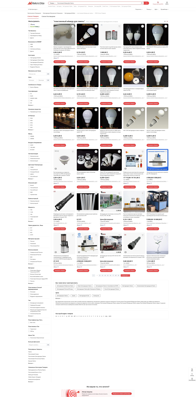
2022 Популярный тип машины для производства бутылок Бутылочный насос (157, 214)
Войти (166, 4)
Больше (58, 298)
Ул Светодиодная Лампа (114, 6)
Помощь (149, 9)
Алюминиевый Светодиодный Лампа (146, 286)
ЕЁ (69, 316)
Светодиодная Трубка (126, 6)
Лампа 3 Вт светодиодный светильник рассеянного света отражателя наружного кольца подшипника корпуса (110, 173)
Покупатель (138, 9)
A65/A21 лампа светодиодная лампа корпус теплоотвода (156, 131)
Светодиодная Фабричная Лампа (65, 286)
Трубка (75, 6)
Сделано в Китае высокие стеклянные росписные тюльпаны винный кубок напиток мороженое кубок (156, 257)
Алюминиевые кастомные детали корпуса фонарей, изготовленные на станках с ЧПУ (134, 256)
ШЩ (106, 316)
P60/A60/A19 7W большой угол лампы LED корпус (157, 47)
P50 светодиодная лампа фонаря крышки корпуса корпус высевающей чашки (87, 89)
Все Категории (33, 9)
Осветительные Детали (34, 379)
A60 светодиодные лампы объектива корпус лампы (86, 172)
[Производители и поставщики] (36, 3)
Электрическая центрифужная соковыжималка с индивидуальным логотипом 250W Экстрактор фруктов (63, 257)
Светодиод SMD (97, 6)
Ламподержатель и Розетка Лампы (37, 370)
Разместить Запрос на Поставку (121, 393)
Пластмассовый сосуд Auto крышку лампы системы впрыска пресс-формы (110, 47)
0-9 (56, 316)
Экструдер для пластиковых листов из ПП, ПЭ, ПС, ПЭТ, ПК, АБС (110, 214)
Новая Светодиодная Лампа (84, 286)
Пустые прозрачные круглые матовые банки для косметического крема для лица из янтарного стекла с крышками (133, 215)
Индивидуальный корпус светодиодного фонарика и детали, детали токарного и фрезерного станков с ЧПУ (63, 215)
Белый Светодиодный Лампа (112, 289)
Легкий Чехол (105, 6)
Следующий (125, 275)
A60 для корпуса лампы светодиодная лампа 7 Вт (86, 131)
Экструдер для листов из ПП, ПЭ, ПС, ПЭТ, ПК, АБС (110, 256)
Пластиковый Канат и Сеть (34, 372)
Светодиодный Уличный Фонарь (65, 289)
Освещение (90, 6)
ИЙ (74, 316)
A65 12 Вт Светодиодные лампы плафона (133, 130)
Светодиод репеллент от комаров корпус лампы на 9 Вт (133, 89)
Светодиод (59, 6)
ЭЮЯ (110, 316)
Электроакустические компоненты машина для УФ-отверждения (157, 172)
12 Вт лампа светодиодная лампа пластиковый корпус (155, 89)
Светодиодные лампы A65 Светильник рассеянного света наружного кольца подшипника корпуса (109, 90)
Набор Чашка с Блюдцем (34, 377)
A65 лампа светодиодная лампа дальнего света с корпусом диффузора (64, 89)
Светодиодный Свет (82, 6)
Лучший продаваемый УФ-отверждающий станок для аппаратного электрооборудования (87, 257)
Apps (156, 9)
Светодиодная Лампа (127, 286)
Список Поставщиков (48, 16)
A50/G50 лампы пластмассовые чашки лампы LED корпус (86, 47)
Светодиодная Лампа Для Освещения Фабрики (89, 289)
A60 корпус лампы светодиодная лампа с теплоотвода (64, 131)
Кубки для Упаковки (33, 374)
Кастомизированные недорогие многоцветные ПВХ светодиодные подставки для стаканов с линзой (62, 173)
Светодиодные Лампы (67, 6)
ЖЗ (72, 316)
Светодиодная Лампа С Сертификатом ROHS (107, 286)
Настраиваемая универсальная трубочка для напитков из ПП (87, 214)
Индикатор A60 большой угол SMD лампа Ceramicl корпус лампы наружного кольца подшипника (110, 132)
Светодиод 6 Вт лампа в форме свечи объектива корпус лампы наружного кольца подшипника (134, 48)
